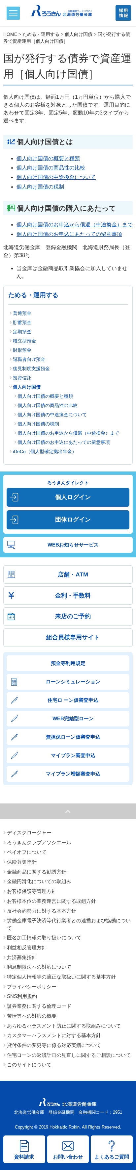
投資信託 (22, 377)
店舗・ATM (73, 574)
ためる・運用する (40, 34)
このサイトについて (29, 1064)
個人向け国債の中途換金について (56, 177)
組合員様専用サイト (73, 637)
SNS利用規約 (22, 996)
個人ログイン (73, 497)
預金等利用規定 (68, 663)
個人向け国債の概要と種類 (48, 158)
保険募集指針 (22, 862)
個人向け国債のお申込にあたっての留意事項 (69, 234)
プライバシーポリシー (31, 986)
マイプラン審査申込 (73, 755)
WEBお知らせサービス (73, 544)
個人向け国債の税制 (40, 187)
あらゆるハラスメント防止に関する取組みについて (64, 1026)
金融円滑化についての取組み (39, 881)
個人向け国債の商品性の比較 (51, 167)
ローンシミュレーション (73, 681)
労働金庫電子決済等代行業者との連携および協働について (69, 924)
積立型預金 (24, 340)
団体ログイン (73, 519)
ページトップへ (68, 811)
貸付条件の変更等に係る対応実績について (54, 1045)
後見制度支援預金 (31, 368)
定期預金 (22, 331)
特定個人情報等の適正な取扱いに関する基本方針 (61, 976)
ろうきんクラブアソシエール (39, 842)
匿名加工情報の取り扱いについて (44, 937)
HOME (10, 34)
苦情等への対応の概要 (31, 1016)
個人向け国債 (78, 34)
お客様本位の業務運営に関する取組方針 (51, 901)
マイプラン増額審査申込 (73, 773)
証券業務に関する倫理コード (39, 1006)
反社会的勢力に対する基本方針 (41, 911)
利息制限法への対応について (39, 967)
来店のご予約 (73, 616)
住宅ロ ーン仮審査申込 (73, 700)
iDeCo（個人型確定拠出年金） (45, 451)
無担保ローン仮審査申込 (73, 737)
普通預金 (22, 313)
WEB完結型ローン (73, 718)
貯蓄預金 (22, 322)
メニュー (13, 13)
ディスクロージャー (29, 832)
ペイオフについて (27, 852)
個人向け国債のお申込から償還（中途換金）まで (75, 224)
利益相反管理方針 (27, 947)
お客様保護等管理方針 (31, 891)
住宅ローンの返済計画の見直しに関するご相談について (69, 1055)
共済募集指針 (22, 957)
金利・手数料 (73, 595)
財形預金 (22, 350)
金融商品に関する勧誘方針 (36, 872)
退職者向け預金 (29, 359)
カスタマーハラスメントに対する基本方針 (54, 1035)
